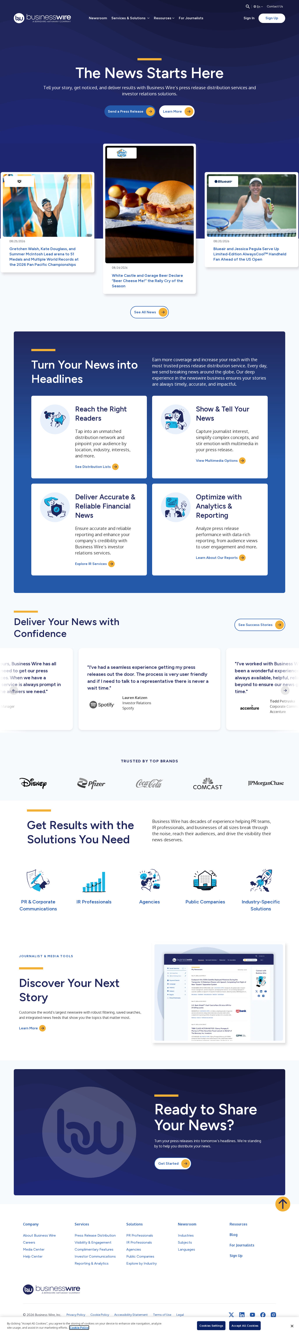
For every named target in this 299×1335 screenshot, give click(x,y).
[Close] (292, 1326)
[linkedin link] (241, 1315)
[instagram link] (273, 1315)
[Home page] (42, 18)
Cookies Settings (211, 1325)
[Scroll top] (282, 1204)
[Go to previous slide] (13, 690)
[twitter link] (231, 1314)
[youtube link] (252, 1315)
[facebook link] (263, 1315)
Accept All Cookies (245, 1325)
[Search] (248, 7)
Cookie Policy (79, 1327)
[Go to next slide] (285, 690)
